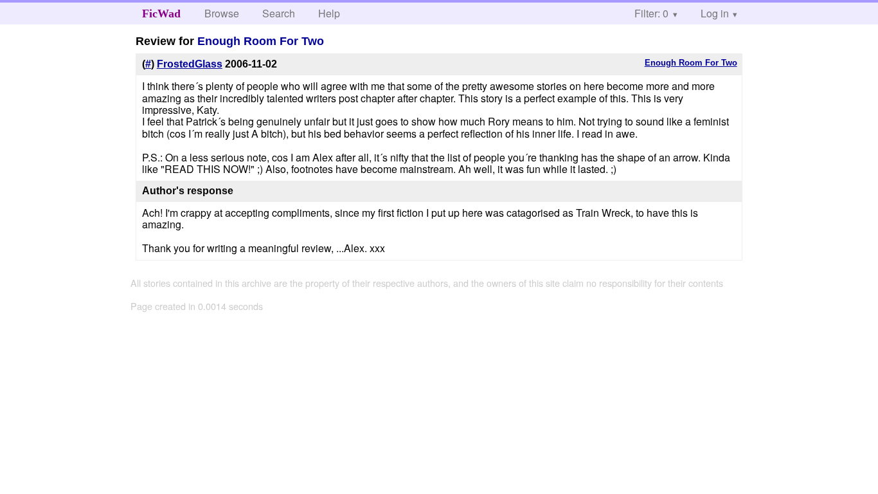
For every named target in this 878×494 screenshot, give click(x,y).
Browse (221, 13)
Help (329, 13)
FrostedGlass (189, 64)
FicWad (161, 13)
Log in (715, 13)
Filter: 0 (651, 13)
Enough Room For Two (260, 41)
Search (278, 13)
